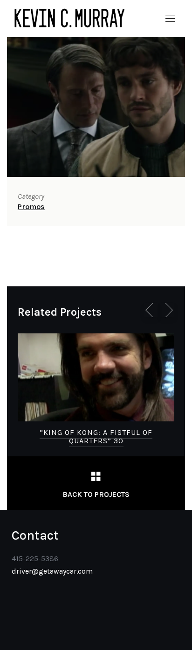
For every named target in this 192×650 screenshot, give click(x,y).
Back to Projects (96, 494)
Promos (31, 206)
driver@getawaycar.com (52, 571)
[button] (170, 18)
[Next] (167, 310)
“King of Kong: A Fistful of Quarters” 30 (96, 436)
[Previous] (151, 310)
